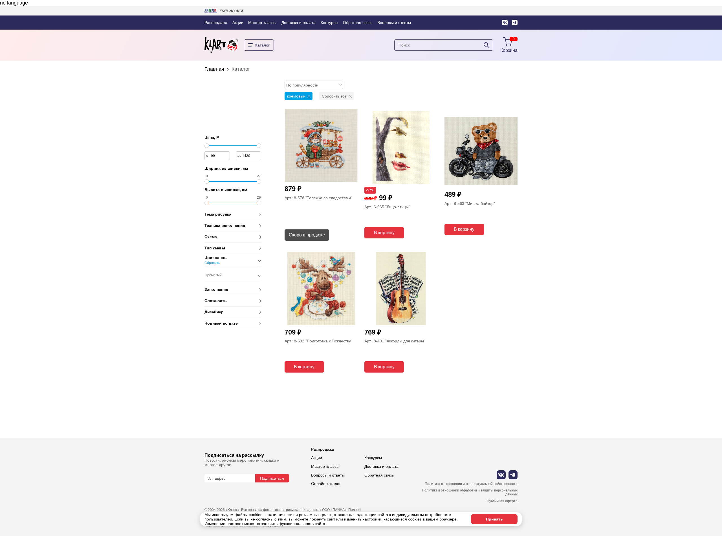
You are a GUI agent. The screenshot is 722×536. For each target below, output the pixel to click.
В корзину (384, 232)
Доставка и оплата (298, 22)
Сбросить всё (334, 96)
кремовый (296, 96)
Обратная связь (357, 22)
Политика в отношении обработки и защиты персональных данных (470, 492)
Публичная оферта (502, 501)
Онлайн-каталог (326, 483)
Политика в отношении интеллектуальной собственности (471, 484)
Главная (214, 69)
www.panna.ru (231, 10)
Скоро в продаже (307, 234)
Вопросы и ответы (394, 22)
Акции (237, 22)
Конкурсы (329, 22)
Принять (494, 519)
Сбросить (212, 263)
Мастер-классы (262, 22)
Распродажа (215, 22)
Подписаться (272, 478)
